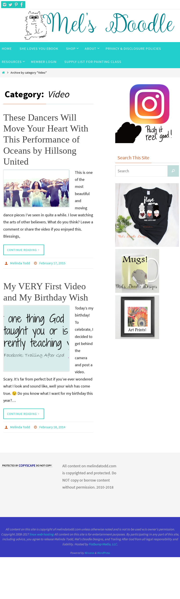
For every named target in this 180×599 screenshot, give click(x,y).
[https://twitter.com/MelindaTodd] (10, 4)
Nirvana (89, 550)
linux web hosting (41, 532)
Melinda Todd (20, 262)
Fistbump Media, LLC (103, 542)
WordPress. (103, 550)
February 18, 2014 (52, 425)
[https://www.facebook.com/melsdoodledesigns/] (21, 4)
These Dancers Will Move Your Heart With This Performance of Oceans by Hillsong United (45, 139)
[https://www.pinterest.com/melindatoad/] (16, 4)
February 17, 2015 (52, 262)
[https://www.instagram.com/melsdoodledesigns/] (4, 4)
